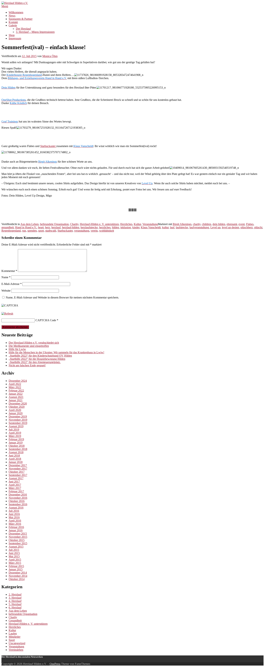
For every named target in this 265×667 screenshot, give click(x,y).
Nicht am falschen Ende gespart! (27, 365)
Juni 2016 (14, 514)
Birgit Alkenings (182, 224)
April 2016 (15, 520)
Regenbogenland (11, 230)
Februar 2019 (16, 439)
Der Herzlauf (23, 28)
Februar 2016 (16, 527)
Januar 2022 (16, 393)
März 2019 (15, 436)
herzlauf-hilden (70, 227)
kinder (135, 227)
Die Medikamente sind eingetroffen (29, 345)
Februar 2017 (16, 491)
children (206, 224)
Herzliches (126, 224)
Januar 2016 (16, 530)
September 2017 (18, 475)
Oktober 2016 (17, 501)
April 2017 (15, 484)
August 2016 (16, 507)
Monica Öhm (50, 56)
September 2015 (18, 543)
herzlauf (56, 227)
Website (5, 290)
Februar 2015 (16, 566)
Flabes (249, 224)
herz (47, 227)
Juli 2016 (14, 510)
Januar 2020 (16, 413)
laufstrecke (182, 227)
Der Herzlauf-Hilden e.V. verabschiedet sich (34, 342)
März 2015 (15, 562)
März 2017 (15, 488)
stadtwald (50, 230)
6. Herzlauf (15, 607)
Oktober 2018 (17, 445)
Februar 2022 (16, 390)
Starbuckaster (48, 146)
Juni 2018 (14, 455)
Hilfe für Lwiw (17, 349)
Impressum (15, 38)
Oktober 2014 (17, 579)
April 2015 (15, 559)
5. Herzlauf (15, 604)
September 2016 (18, 504)
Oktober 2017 (17, 471)
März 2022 (15, 387)
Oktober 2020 (17, 406)
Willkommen (16, 12)
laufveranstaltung (199, 227)
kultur (165, 227)
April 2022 (15, 384)
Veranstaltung (150, 224)
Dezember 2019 (18, 416)
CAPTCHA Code (46, 320)
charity (196, 224)
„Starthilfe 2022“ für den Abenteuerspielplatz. (35, 362)
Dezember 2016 (18, 494)
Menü (4, 6)
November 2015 (18, 536)
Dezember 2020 (18, 403)
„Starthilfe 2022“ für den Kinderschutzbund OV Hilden (40, 355)
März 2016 (15, 523)
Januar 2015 (16, 569)
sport (41, 230)
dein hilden (219, 224)
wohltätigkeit (106, 230)
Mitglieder (14, 636)
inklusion (125, 227)
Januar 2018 (16, 462)
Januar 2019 (16, 442)
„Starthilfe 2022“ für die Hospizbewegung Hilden (37, 358)
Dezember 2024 (18, 380)
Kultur (137, 224)
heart (41, 227)
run (24, 230)
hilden (115, 227)
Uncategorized (17, 643)
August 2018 (16, 452)
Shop (12, 35)
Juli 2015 (14, 549)
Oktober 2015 (17, 540)
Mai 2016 (14, 517)
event (241, 224)
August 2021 (16, 397)
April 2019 (15, 432)
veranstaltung (81, 230)
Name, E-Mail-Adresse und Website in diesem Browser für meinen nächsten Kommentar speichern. (62, 297)
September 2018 (18, 449)
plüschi (258, 227)
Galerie (13, 25)
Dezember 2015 (18, 533)
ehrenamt (232, 224)
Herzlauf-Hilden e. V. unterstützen (99, 224)
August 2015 (16, 546)
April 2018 (15, 458)
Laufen (13, 633)
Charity (74, 224)
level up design (230, 227)
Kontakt (13, 22)
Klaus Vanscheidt (151, 227)
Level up (215, 227)
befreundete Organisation (54, 224)
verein (94, 230)
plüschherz (246, 227)
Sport (12, 640)
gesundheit (7, 227)
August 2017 (16, 478)
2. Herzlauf (15, 594)
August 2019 (16, 426)
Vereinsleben (16, 649)
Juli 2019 (14, 429)
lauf (172, 227)
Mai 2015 (14, 556)
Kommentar (9, 270)
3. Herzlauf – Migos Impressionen (35, 31)
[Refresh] (7, 313)
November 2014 (18, 575)
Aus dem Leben (29, 224)
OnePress (55, 663)
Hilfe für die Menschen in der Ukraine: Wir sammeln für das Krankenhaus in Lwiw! (56, 352)
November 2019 (18, 419)
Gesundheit (15, 620)
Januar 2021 (16, 400)
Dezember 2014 (18, 572)
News (12, 15)
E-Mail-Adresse (11, 283)
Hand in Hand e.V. (26, 227)
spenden (32, 230)
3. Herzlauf (15, 597)
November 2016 (18, 497)
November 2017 (18, 468)
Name (5, 277)
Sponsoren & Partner (20, 18)
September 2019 (18, 423)
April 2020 (15, 410)
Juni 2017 (14, 481)
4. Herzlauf (15, 601)
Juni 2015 (14, 553)
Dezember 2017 (18, 465)
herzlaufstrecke (89, 227)
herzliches (105, 227)
